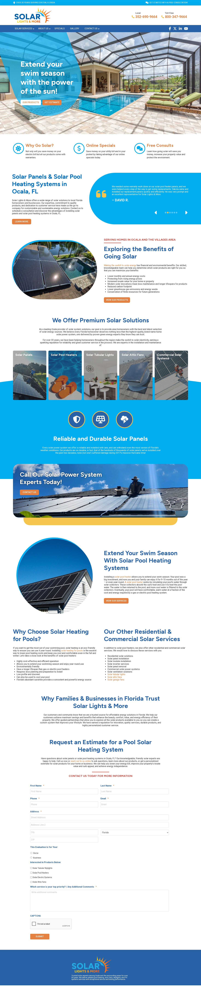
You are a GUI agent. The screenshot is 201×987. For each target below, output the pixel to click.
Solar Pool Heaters (41, 873)
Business (37, 858)
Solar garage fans (115, 679)
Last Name (107, 785)
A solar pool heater (134, 582)
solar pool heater (123, 577)
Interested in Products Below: (45, 862)
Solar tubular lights (116, 674)
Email (104, 798)
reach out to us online (81, 761)
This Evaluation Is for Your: (44, 847)
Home (35, 853)
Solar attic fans (114, 677)
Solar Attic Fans (39, 882)
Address (36, 811)
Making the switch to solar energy (120, 265)
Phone (35, 798)
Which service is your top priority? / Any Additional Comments (63, 886)
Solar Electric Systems (42, 877)
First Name (37, 785)
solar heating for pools (72, 650)
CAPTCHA (35, 915)
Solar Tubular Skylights (42, 868)
